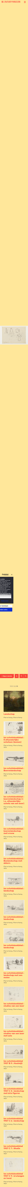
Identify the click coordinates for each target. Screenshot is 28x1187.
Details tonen (4, 600)
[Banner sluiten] (11, 574)
